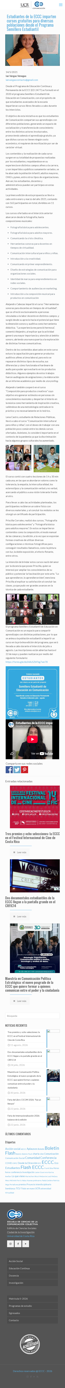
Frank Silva (48, 1168)
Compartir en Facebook (9, 769)
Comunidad (32, 1157)
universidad (45, 1188)
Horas (56, 1168)
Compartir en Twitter (17, 769)
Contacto (14, 1320)
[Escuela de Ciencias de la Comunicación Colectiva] (32, 5)
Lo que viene (18, 1176)
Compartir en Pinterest (24, 769)
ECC (39, 1163)
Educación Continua (19, 1268)
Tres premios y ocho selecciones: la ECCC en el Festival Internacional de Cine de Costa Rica (32, 837)
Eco (56, 1163)
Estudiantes (12, 1168)
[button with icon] (10, 1243)
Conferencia (48, 1157)
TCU (18, 1188)
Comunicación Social (15, 1158)
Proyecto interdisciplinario (39, 1184)
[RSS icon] (37, 1376)
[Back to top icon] (58, 1381)
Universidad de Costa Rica (20, 1236)
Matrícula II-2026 (18, 1298)
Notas (24, 1180)
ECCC (48, 1162)
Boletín (19, 1154)
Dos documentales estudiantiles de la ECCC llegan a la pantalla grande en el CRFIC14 (30, 901)
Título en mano (28, 1188)
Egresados (14, 1313)
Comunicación (51, 1153)
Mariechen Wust (32, 1176)
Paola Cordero (47, 1180)
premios (22, 1184)
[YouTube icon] (34, 1376)
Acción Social (16, 1261)
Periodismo (14, 1184)
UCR (37, 1188)
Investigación (28, 1172)
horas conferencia (13, 1172)
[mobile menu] (60, 4)
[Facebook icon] (31, 1376)
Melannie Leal (45, 1176)
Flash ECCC (32, 1167)
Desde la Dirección (28, 1163)
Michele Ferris (16, 1180)
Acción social (12, 1148)
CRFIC (14, 1163)
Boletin (41, 1149)
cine (42, 1154)
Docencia (14, 1275)
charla (36, 1153)
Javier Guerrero (41, 1172)
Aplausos (32, 1148)
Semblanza (10, 1188)
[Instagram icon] (27, 1376)
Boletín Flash (27, 1154)
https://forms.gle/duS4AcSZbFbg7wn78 (27, 661)
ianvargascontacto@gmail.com (22, 79)
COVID (8, 1163)
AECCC (23, 1149)
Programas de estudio (20, 1305)
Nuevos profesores (34, 1180)
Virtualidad (9, 1193)
